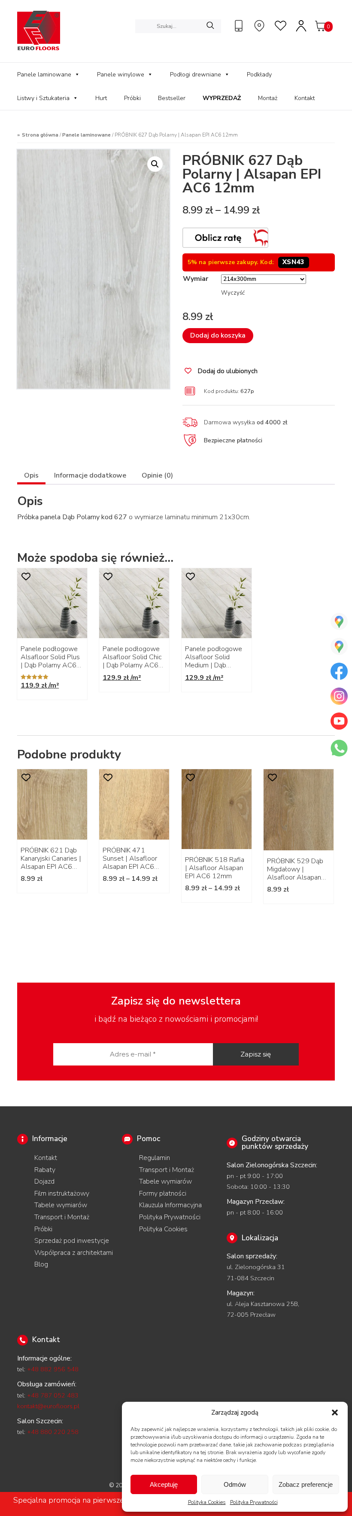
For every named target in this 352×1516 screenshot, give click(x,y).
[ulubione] (281, 25)
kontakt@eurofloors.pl (48, 1406)
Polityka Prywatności (254, 1502)
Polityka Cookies (207, 1502)
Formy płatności (162, 1193)
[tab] (31, 476)
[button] (335, 1412)
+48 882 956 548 (53, 1369)
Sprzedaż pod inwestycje (71, 1240)
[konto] (302, 25)
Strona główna (40, 134)
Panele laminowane (44, 74)
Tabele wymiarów (60, 1205)
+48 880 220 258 (53, 1432)
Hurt (101, 98)
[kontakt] (240, 25)
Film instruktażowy (61, 1193)
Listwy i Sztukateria (43, 98)
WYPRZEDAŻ (222, 98)
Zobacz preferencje (306, 1484)
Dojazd (44, 1181)
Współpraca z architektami (73, 1252)
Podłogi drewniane (195, 74)
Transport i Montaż (61, 1217)
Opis (31, 475)
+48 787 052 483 (53, 1395)
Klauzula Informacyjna (170, 1205)
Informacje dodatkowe (90, 475)
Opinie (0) (157, 475)
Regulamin (154, 1158)
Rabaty (44, 1170)
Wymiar (195, 278)
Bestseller (171, 98)
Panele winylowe (120, 74)
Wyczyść (233, 293)
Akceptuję (164, 1484)
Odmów (235, 1484)
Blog (41, 1264)
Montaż (267, 98)
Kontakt (304, 98)
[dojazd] (260, 25)
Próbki (132, 98)
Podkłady (259, 74)
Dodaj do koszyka (218, 335)
